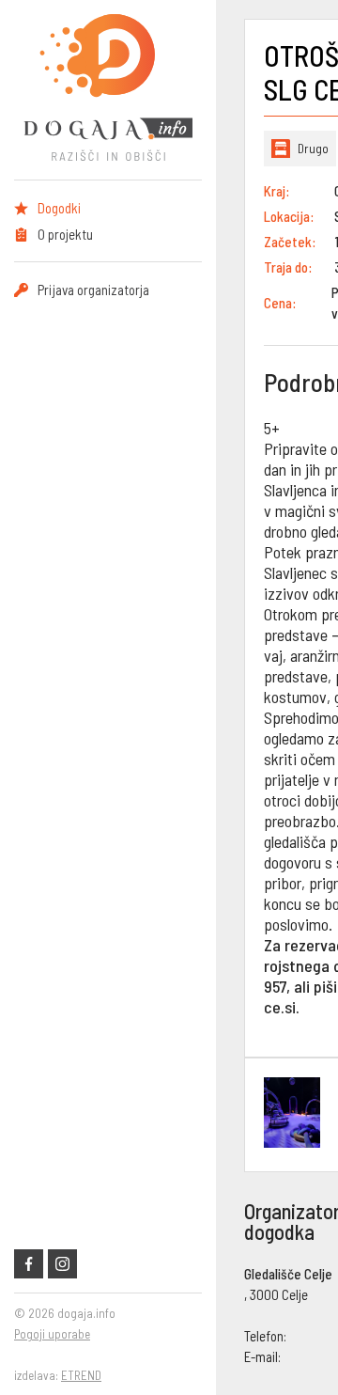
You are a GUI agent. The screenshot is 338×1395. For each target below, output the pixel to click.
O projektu (65, 234)
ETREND (81, 1375)
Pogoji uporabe (52, 1333)
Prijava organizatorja (93, 289)
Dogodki (59, 207)
